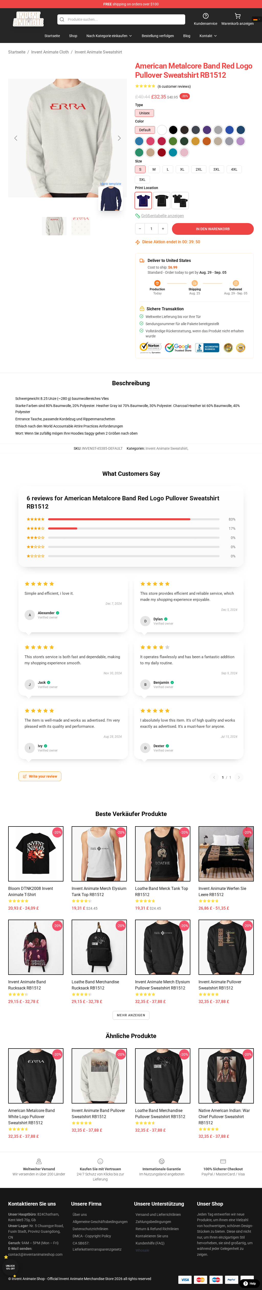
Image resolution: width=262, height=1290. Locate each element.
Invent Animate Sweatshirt (98, 52)
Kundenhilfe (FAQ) (150, 1243)
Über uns (80, 1214)
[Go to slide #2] (81, 226)
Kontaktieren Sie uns (152, 1236)
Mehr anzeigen (131, 1015)
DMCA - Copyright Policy (92, 1236)
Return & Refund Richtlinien (157, 1229)
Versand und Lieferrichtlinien (158, 1214)
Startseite (16, 52)
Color (139, 121)
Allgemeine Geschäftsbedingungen (100, 1222)
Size (138, 161)
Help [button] (253, 1283)
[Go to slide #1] (54, 226)
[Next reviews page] (239, 777)
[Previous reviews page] (214, 777)
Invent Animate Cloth (50, 52)
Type (139, 105)
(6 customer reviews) (174, 86)
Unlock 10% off (10, 1267)
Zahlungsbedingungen (153, 1222)
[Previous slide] (16, 138)
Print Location (146, 188)
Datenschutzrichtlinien (90, 1229)
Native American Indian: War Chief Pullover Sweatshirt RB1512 (224, 1116)
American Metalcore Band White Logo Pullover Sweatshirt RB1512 (31, 1116)
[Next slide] (119, 138)
